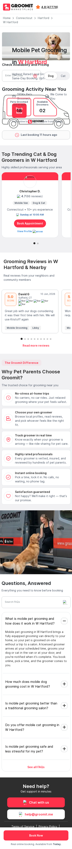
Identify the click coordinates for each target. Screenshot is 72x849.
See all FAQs (36, 767)
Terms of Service (22, 826)
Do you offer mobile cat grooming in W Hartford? (32, 727)
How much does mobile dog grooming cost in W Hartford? (27, 684)
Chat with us (39, 802)
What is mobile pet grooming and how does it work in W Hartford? (30, 621)
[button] (34, 243)
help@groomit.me (39, 814)
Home (7, 18)
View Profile (25, 231)
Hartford (43, 18)
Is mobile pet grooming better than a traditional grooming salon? (31, 705)
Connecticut (24, 18)
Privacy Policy (48, 826)
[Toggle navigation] (65, 7)
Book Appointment (30, 223)
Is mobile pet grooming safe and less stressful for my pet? (29, 749)
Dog (51, 76)
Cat (63, 76)
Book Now (36, 835)
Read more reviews (36, 345)
